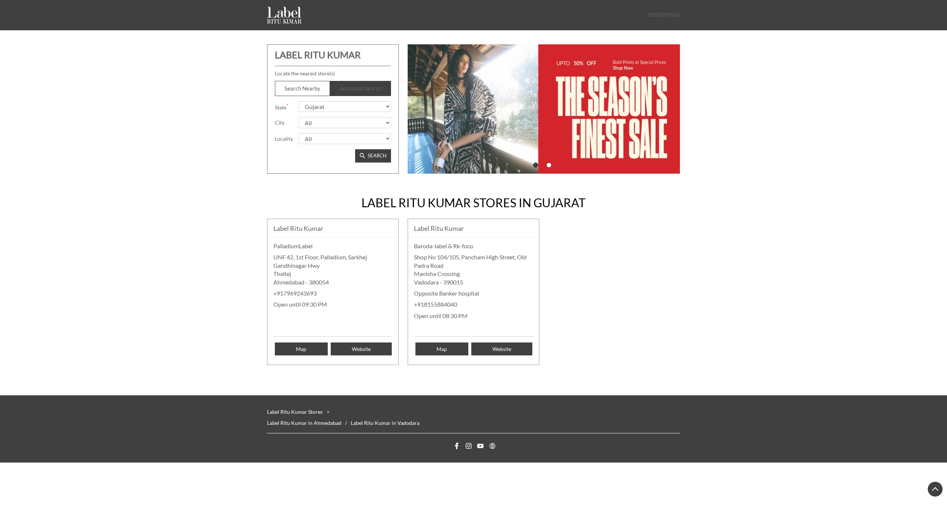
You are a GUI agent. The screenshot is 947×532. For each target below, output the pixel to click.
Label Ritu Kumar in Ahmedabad (304, 423)
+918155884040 (435, 304)
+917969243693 (295, 293)
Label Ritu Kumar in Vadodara (385, 423)
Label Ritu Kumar (298, 228)
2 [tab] (549, 165)
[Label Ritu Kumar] (284, 15)
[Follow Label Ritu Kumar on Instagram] (468, 447)
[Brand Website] (491, 447)
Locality (284, 139)
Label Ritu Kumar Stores (295, 412)
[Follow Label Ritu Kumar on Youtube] (479, 447)
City (279, 122)
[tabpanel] (544, 109)
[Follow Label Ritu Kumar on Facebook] (456, 447)
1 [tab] (535, 165)
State (281, 106)
